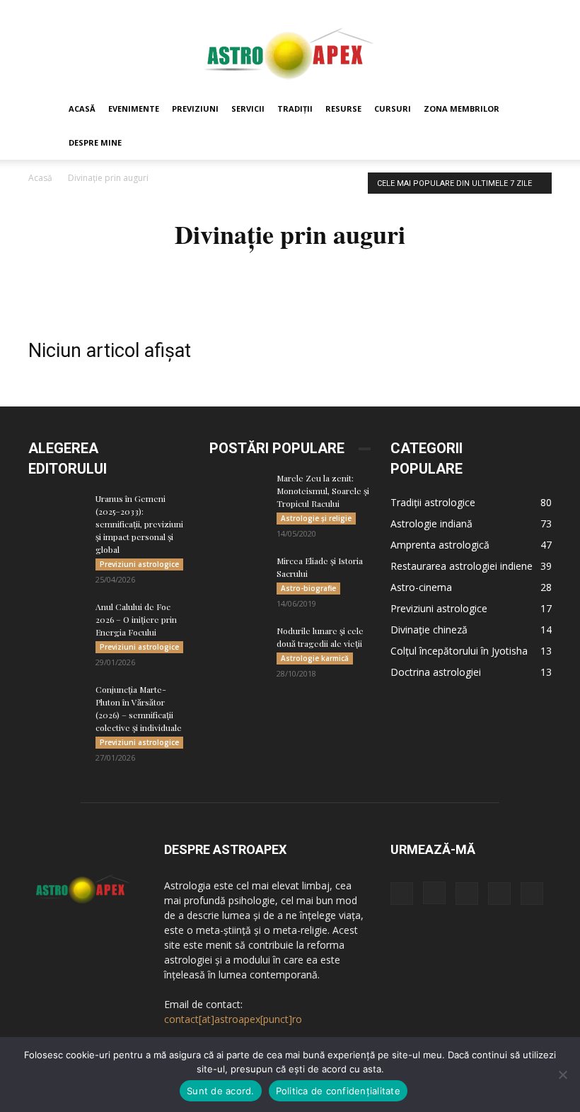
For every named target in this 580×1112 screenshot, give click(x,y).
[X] (532, 893)
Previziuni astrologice (139, 564)
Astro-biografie (308, 588)
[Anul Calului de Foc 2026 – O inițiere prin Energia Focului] (56, 620)
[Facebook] (401, 893)
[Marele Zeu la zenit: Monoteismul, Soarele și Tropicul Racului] (237, 491)
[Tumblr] (499, 893)
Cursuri (392, 108)
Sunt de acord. (221, 1090)
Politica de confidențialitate (338, 1090)
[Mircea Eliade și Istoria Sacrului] (237, 574)
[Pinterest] (467, 893)
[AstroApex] (290, 47)
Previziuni (195, 108)
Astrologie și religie (316, 518)
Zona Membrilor (461, 108)
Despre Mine (95, 142)
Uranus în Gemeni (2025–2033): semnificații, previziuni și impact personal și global (139, 524)
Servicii (248, 108)
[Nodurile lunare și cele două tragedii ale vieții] (237, 644)
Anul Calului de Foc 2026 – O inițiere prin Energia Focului (136, 619)
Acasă (82, 108)
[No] (562, 1074)
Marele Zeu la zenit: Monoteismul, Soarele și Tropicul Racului (323, 490)
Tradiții (295, 108)
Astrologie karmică (315, 658)
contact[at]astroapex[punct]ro (233, 1019)
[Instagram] (434, 893)
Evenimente (133, 108)
